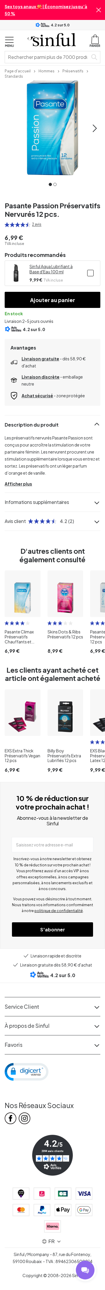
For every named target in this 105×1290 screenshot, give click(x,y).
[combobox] (47, 57)
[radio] (7, 224)
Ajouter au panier (52, 299)
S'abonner (52, 929)
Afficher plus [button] (18, 483)
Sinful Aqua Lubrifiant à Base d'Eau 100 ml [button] (51, 269)
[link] (18, 70)
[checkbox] (90, 273)
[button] (98, 10)
